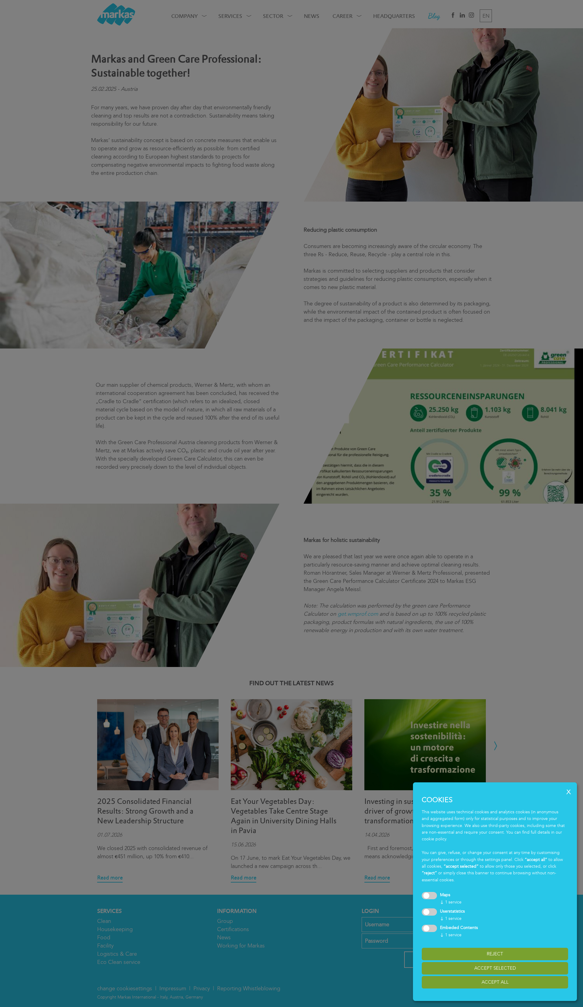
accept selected (495, 968)
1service (451, 902)
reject (495, 954)
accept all (495, 982)
